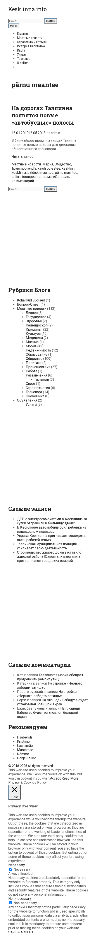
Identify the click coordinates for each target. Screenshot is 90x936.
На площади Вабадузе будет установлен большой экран (52, 702)
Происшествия (38, 367)
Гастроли (42, 379)
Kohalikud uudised (31, 300)
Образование (36, 354)
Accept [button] (55, 778)
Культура (33, 334)
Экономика (35, 396)
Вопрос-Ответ (28, 304)
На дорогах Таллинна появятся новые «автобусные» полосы (43, 115)
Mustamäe (25, 750)
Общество (63, 164)
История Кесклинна (31, 46)
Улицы (21, 54)
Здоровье (34, 321)
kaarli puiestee (49, 168)
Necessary (22, 869)
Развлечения (36, 375)
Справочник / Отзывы (32, 42)
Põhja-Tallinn (26, 758)
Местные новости (29, 38)
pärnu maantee (66, 172)
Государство (36, 317)
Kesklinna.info (27, 9)
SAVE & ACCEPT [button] (20, 932)
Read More (70, 778)
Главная (22, 34)
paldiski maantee (41, 172)
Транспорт (24, 59)
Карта (21, 50)
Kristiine (23, 741)
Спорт (30, 384)
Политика (34, 363)
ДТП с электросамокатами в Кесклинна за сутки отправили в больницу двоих (52, 521)
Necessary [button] (16, 865)
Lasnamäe (25, 746)
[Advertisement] (45, 237)
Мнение (32, 342)
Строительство (38, 388)
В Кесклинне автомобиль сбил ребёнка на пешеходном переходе (51, 529)
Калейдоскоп (37, 325)
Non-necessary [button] (20, 899)
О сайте (22, 63)
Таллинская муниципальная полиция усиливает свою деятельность (47, 546)
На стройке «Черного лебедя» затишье (47, 694)
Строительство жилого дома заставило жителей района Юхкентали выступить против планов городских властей (49, 556)
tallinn (16, 177)
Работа (31, 371)
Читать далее (22, 156)
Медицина (34, 338)
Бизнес (32, 313)
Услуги (31, 404)
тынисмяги (46, 177)
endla (32, 168)
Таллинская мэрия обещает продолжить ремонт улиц (50, 677)
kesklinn (68, 168)
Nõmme (23, 754)
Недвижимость (38, 350)
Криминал (34, 329)
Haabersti (24, 737)
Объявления (27, 400)
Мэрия (47, 164)
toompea (29, 177)
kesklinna (19, 172)
